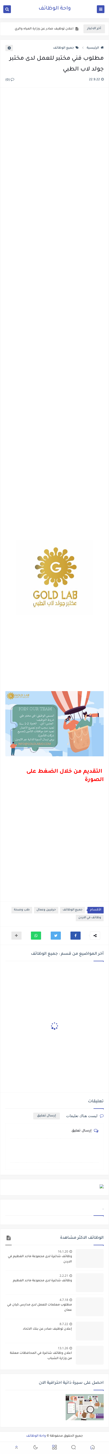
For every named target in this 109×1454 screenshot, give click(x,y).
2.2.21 (64, 1275)
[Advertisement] (54, 314)
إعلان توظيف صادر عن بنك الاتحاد (47, 1329)
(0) (8, 80)
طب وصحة (22, 910)
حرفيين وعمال (46, 910)
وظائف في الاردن (89, 917)
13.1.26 (63, 1348)
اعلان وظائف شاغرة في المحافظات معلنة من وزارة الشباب (41, 1356)
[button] (75, 936)
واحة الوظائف (55, 9)
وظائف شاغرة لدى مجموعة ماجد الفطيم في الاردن (40, 1259)
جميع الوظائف (63, 48)
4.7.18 (64, 1300)
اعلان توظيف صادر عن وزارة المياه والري (44, 29)
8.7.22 (64, 1324)
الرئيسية (93, 48)
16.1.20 (63, 1251)
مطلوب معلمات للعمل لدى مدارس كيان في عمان (39, 1307)
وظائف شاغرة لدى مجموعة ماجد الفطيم (42, 1281)
